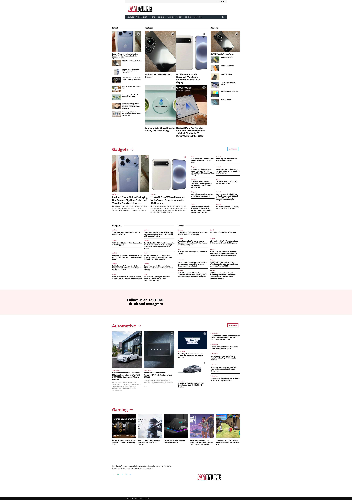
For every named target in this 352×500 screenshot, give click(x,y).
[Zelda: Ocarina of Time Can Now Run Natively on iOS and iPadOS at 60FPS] (228, 426)
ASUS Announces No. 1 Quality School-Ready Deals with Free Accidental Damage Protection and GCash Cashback (158, 257)
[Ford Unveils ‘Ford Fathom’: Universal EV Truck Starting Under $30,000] (159, 349)
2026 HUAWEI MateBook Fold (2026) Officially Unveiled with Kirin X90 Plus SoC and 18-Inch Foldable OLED (224, 264)
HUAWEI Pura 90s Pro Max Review (131, 61)
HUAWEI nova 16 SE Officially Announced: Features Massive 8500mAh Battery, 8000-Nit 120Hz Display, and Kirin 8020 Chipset (192, 275)
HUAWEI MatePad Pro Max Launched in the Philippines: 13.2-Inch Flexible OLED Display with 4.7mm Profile (190, 131)
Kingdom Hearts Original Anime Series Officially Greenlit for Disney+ (149, 442)
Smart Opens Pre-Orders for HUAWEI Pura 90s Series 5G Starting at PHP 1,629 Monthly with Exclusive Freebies (201, 209)
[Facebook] (217, 1)
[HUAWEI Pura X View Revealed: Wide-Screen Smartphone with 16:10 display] (116, 72)
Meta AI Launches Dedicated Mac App (131, 87)
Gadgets (115, 194)
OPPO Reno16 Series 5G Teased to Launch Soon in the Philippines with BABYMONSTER (127, 277)
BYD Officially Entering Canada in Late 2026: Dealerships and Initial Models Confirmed (191, 385)
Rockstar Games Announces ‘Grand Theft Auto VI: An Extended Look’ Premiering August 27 (201, 442)
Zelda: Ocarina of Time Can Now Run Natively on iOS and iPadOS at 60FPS (227, 442)
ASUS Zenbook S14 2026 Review (229, 91)
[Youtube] (224, 1)
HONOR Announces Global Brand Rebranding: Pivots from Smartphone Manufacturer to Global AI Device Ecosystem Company (222, 275)
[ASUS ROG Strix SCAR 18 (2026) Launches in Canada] (176, 426)
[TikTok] (122, 474)
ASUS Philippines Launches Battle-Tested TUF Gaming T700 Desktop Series (131, 79)
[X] (222, 1)
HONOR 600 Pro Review (227, 65)
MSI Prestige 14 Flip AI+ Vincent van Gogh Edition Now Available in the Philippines (131, 113)
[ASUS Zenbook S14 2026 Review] (215, 94)
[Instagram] (219, 1)
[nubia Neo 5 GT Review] (215, 59)
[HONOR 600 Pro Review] (215, 68)
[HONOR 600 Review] (215, 76)
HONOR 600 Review (226, 74)
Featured (149, 28)
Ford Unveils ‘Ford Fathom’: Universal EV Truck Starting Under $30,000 (158, 374)
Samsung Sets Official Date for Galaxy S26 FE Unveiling (130, 95)
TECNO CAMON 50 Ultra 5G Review (228, 83)
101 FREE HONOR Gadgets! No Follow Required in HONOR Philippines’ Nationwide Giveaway (156, 278)
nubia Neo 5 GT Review (227, 57)
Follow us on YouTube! (134, 479)
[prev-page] (113, 449)
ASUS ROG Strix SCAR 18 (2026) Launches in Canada (226, 183)
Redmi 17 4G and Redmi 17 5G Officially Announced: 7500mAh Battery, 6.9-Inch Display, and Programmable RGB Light (227, 197)
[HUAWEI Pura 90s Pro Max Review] (116, 63)
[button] (223, 17)
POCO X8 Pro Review (226, 100)
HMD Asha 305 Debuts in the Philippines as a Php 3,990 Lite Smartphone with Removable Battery (127, 257)
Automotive (181, 260)
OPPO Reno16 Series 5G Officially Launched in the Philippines (227, 207)
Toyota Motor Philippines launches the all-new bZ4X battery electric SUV (225, 379)
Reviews (214, 28)
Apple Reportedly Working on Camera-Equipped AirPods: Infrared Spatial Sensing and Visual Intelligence (131, 106)
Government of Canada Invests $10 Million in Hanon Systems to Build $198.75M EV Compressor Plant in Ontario (192, 264)
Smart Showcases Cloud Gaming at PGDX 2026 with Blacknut (202, 195)
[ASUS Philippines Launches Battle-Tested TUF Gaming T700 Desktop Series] (116, 80)
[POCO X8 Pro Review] (215, 102)
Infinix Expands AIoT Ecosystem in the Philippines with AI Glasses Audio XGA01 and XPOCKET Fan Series (127, 268)
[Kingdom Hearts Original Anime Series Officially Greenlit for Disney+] (150, 426)
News (145, 274)
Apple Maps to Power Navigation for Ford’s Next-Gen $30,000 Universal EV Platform (190, 356)
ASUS (192, 156)
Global (212, 230)
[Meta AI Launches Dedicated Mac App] (116, 89)
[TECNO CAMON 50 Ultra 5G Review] (215, 85)
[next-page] (238, 449)
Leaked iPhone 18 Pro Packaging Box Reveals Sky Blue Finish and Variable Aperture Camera (125, 56)
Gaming (146, 263)
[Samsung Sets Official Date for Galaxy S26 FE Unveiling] (116, 97)
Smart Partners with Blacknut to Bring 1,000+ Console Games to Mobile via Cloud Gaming (158, 268)
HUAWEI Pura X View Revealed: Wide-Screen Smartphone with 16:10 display (131, 71)
